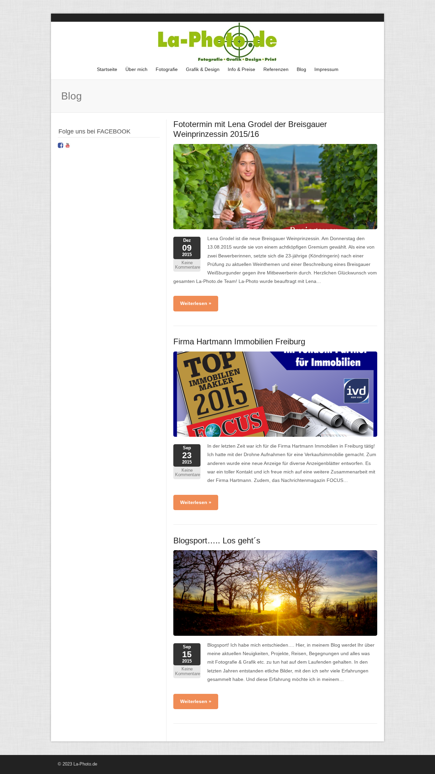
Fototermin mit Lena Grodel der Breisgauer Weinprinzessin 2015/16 (250, 129)
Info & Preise (241, 69)
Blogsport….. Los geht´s (216, 540)
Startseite (107, 69)
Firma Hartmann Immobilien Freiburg (239, 341)
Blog (301, 69)
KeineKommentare (187, 265)
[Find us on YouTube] (67, 145)
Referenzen (276, 69)
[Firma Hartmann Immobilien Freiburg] (275, 435)
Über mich (136, 69)
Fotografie (165, 71)
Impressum (324, 71)
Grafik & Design (201, 71)
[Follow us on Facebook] (60, 145)
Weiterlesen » (195, 303)
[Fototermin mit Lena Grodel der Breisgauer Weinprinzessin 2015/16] (275, 227)
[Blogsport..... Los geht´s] (275, 634)
